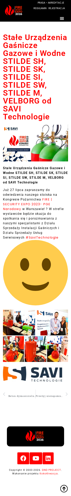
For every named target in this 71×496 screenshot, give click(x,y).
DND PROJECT (51, 470)
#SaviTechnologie (42, 237)
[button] (62, 18)
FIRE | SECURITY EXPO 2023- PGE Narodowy (27, 204)
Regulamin (40, 8)
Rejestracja (57, 8)
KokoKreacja (49, 473)
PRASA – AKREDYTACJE (51, 2)
